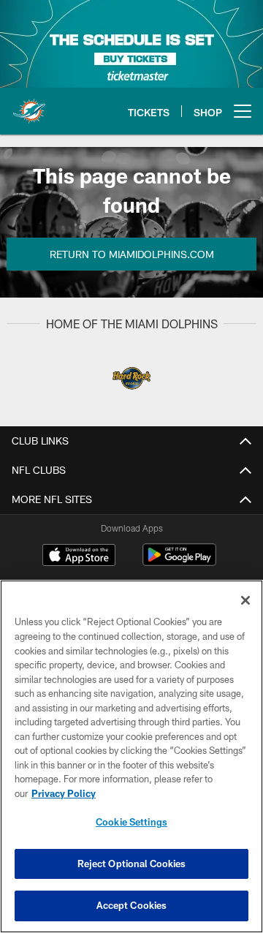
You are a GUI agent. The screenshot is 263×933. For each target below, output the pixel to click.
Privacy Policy (63, 793)
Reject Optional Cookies (131, 863)
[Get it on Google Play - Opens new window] (179, 562)
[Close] (245, 600)
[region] (131, 756)
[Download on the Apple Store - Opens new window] (78, 556)
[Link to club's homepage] (29, 105)
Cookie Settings (131, 822)
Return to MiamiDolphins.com (132, 254)
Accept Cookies (131, 905)
